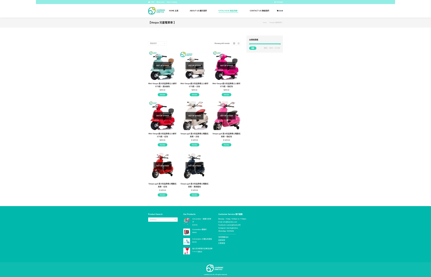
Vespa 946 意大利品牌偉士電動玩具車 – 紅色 (162, 185)
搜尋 (175, 219)
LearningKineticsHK (233, 225)
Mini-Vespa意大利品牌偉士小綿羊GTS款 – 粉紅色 (226, 85)
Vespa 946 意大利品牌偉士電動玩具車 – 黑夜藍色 (194, 185)
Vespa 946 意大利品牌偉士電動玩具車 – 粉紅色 (226, 135)
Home (265, 22)
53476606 (230, 231)
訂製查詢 (221, 243)
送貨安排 (221, 240)
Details (162, 95)
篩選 (252, 48)
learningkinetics (232, 228)
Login (152, 2)
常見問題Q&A (223, 237)
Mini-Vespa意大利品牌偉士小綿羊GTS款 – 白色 (194, 85)
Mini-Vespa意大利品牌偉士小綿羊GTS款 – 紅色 (162, 135)
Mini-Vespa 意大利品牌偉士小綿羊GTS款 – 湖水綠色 (162, 85)
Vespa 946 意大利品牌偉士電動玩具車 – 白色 (194, 135)
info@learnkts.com (230, 222)
